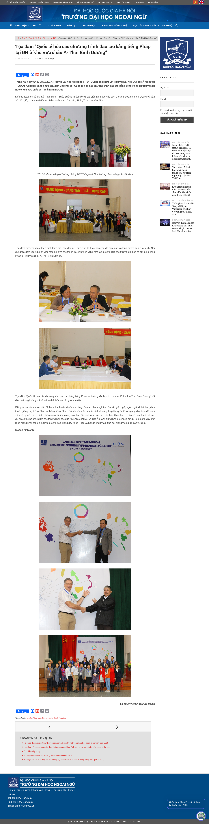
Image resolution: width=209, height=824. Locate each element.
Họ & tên (164, 87)
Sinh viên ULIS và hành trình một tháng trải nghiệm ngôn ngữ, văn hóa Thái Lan (181, 173)
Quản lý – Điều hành (39, 2)
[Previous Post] (49, 727)
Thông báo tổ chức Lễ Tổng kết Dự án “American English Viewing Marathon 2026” (182, 209)
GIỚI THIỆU (21, 25)
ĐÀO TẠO (72, 25)
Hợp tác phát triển (144, 25)
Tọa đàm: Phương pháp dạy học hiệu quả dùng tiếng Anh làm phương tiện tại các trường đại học (67, 747)
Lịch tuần (139, 2)
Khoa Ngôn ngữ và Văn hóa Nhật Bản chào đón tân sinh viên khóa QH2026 (181, 190)
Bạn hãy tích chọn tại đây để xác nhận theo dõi (176, 112)
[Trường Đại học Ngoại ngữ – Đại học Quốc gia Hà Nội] (104, 13)
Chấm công (153, 2)
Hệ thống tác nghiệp (15, 2)
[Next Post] (117, 727)
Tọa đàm (62, 718)
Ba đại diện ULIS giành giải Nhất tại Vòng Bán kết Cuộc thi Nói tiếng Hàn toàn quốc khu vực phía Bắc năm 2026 (181, 152)
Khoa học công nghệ (114, 25)
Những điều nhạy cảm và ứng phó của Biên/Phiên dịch (48, 755)
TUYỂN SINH (54, 25)
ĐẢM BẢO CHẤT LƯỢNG (63, 2)
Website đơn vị (105, 2)
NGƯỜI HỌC (89, 25)
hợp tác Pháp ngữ (34, 718)
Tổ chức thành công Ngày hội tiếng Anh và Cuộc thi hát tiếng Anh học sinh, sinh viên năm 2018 (66, 743)
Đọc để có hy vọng (32, 751)
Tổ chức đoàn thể (85, 2)
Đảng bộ (167, 25)
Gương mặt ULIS (181, 220)
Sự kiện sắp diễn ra (182, 200)
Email (163, 99)
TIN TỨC (37, 25)
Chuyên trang (123, 2)
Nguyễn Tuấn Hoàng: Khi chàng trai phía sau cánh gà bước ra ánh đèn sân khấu (183, 226)
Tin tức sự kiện (50, 38)
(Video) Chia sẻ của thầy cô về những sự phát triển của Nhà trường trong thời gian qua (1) (64, 759)
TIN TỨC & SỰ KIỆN (31, 38)
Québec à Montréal (50, 718)
